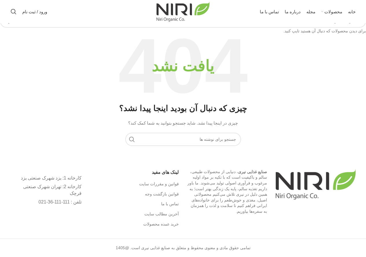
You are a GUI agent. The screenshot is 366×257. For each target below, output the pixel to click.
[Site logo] (183, 11)
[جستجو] (13, 11)
